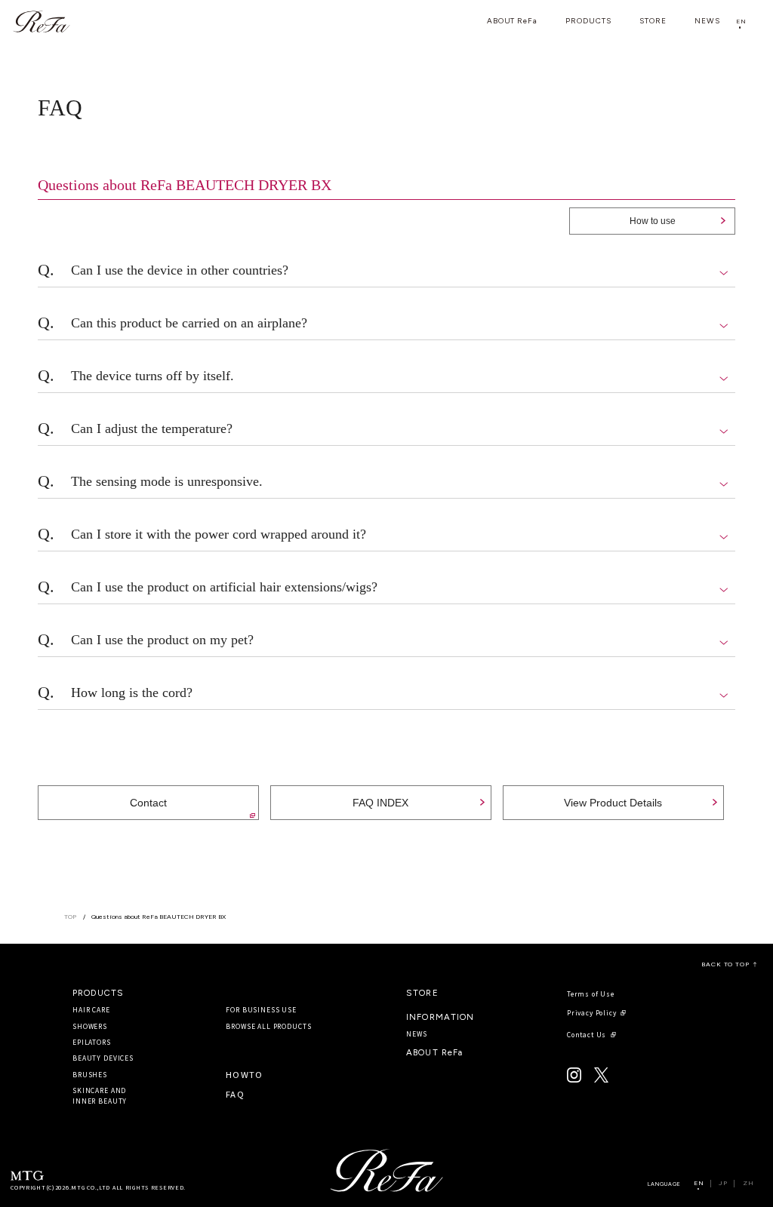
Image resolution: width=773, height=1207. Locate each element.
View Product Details (613, 803)
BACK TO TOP (725, 964)
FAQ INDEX (380, 803)
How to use (653, 221)
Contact (148, 803)
